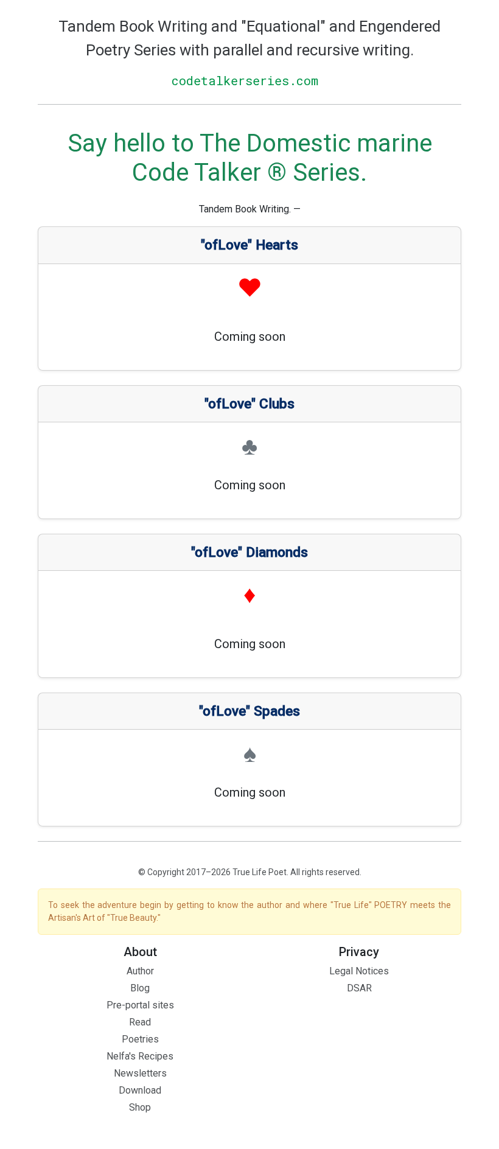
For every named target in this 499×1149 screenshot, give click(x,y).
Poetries (140, 1039)
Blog (140, 988)
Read (140, 1022)
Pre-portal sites (140, 1005)
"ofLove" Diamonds (249, 552)
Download (140, 1090)
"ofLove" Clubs (249, 404)
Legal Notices (359, 971)
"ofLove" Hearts (249, 245)
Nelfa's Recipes (139, 1056)
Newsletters (140, 1073)
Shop (140, 1107)
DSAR (359, 988)
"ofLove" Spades (249, 711)
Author (140, 971)
